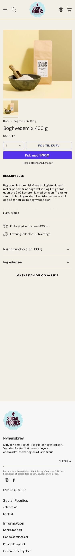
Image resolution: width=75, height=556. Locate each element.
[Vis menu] (5, 9)
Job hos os (10, 507)
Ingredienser (12, 262)
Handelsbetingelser (15, 537)
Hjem (6, 121)
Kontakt (8, 514)
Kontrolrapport (12, 530)
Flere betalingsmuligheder (38, 163)
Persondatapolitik (14, 544)
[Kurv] (69, 9)
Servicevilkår (39, 474)
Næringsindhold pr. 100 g (22, 249)
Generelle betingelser (17, 551)
